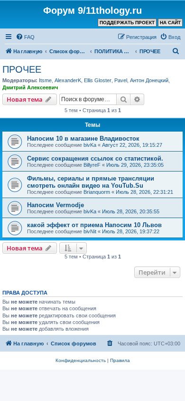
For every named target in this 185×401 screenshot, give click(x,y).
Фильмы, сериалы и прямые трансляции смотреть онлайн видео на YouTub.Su (90, 182)
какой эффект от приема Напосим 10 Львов (94, 225)
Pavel (120, 80)
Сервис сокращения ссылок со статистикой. (95, 158)
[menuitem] (25, 37)
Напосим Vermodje (55, 205)
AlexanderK (68, 80)
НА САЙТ (170, 22)
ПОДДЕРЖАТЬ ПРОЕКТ (127, 22)
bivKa (89, 145)
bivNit (89, 231)
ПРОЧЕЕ (21, 69)
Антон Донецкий (149, 80)
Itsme (45, 80)
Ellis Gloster (97, 80)
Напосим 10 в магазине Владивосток (83, 138)
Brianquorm (96, 192)
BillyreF (92, 165)
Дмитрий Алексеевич (30, 87)
